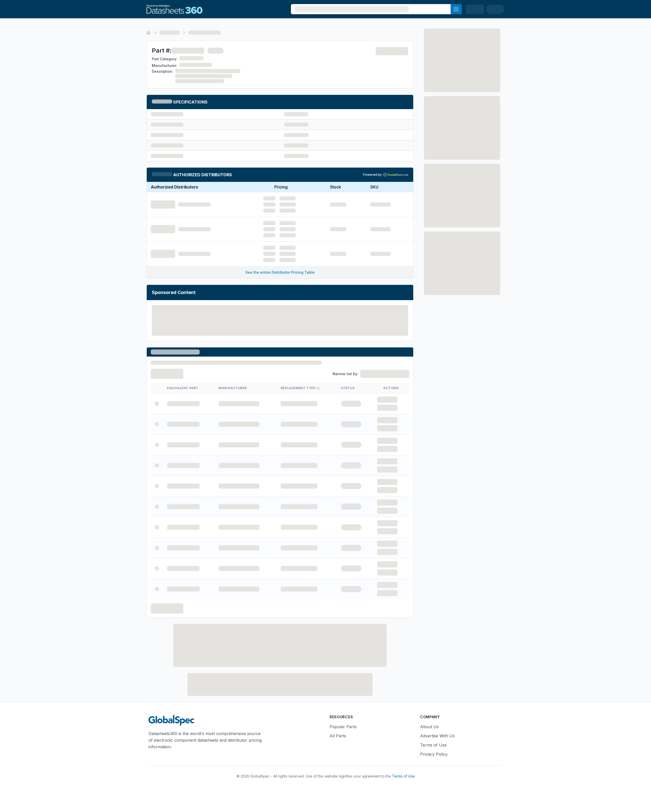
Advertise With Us (437, 735)
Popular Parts (343, 726)
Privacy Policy (434, 754)
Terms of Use (433, 745)
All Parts (338, 735)
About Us (429, 726)
